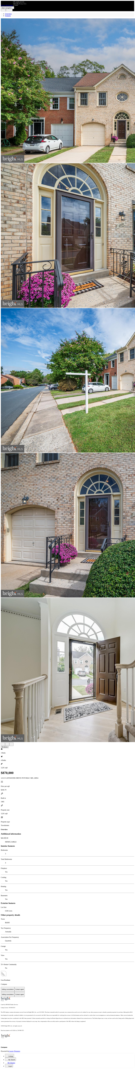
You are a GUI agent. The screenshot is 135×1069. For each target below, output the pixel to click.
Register (9, 10)
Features (8, 16)
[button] (67, 90)
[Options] (3, 744)
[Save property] (7, 744)
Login (3, 10)
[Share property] (11, 744)
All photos (5, 747)
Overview (8, 14)
